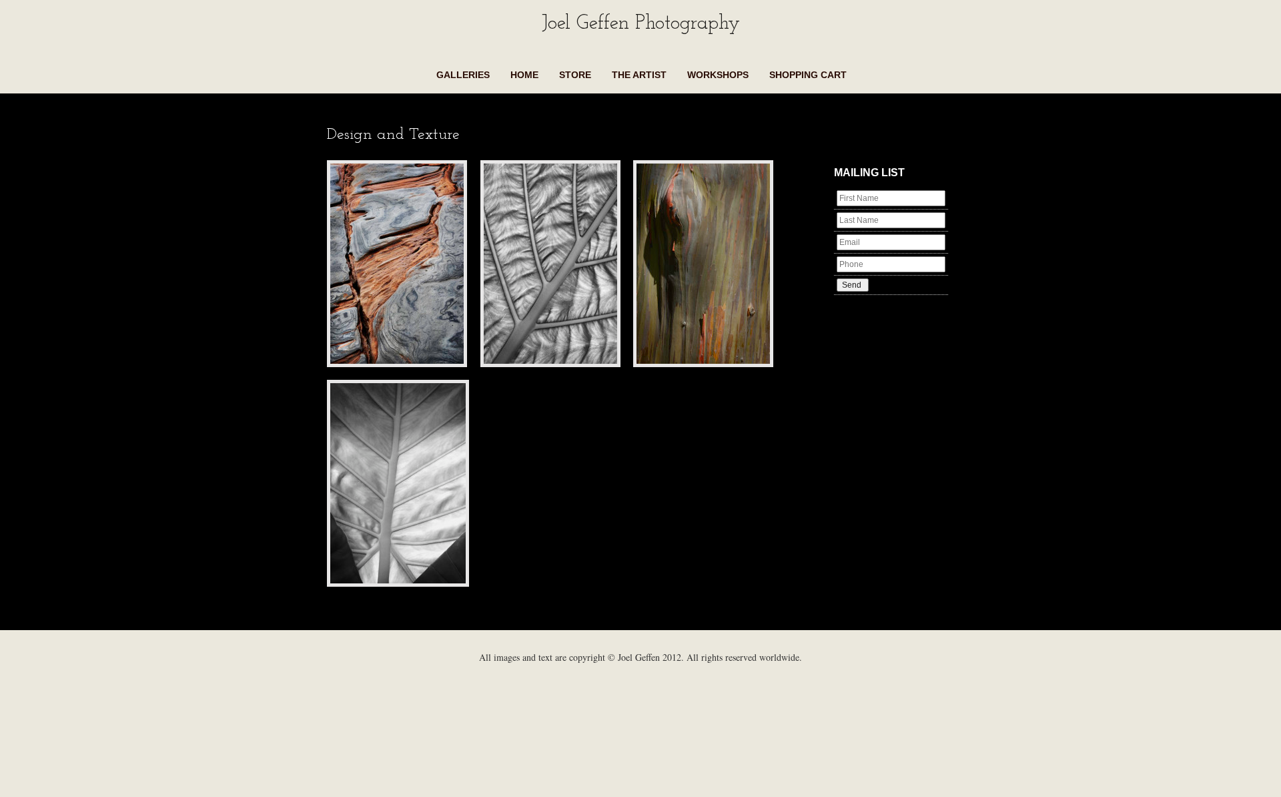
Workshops (718, 74)
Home (524, 74)
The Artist (639, 74)
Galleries (463, 74)
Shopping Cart (808, 74)
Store (575, 74)
